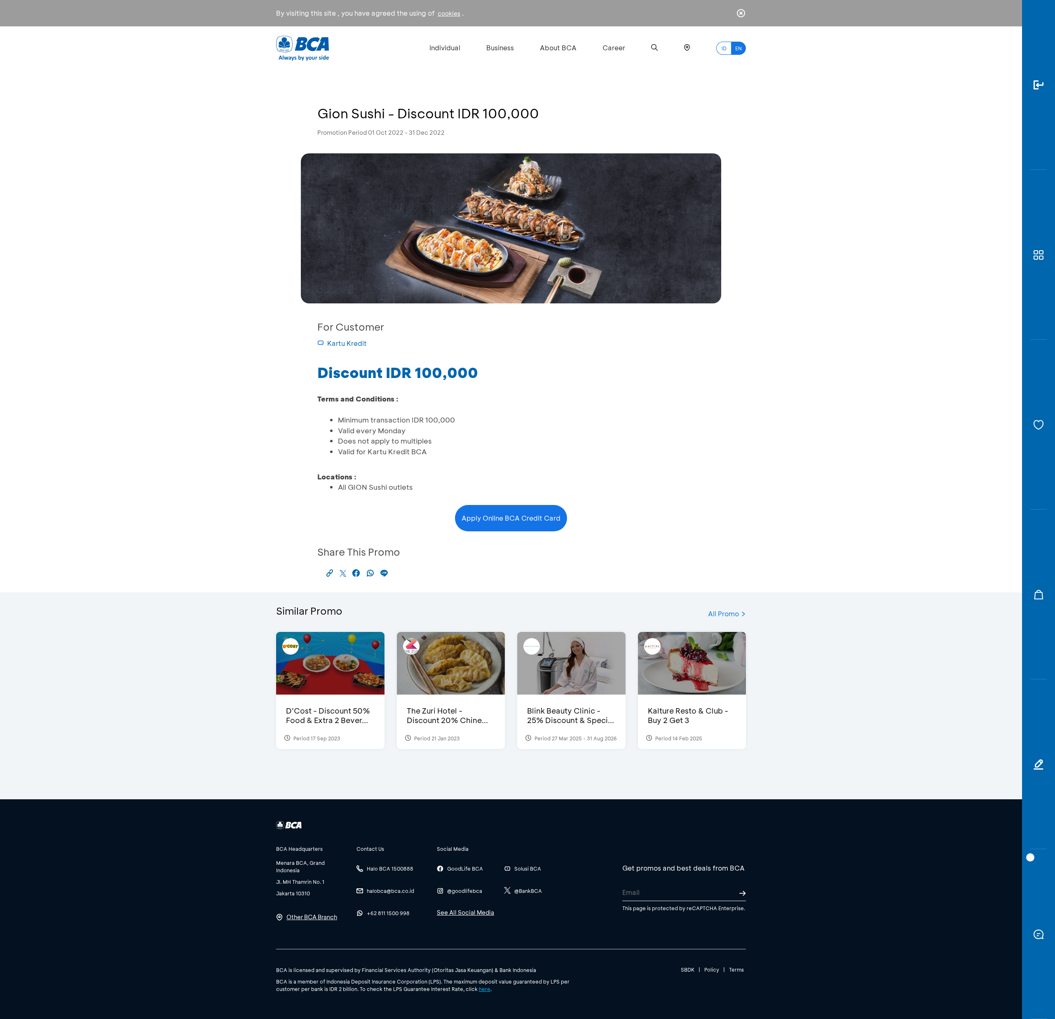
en (738, 48)
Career (614, 47)
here (484, 989)
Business (500, 47)
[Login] (1038, 85)
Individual (444, 47)
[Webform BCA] (1038, 764)
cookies (449, 13)
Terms (736, 969)
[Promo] (1038, 594)
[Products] (1038, 255)
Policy (711, 969)
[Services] (1038, 425)
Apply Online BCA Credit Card (511, 518)
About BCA (558, 47)
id (724, 48)
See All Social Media (465, 912)
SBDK (687, 969)
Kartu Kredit (347, 343)
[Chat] (1038, 934)
